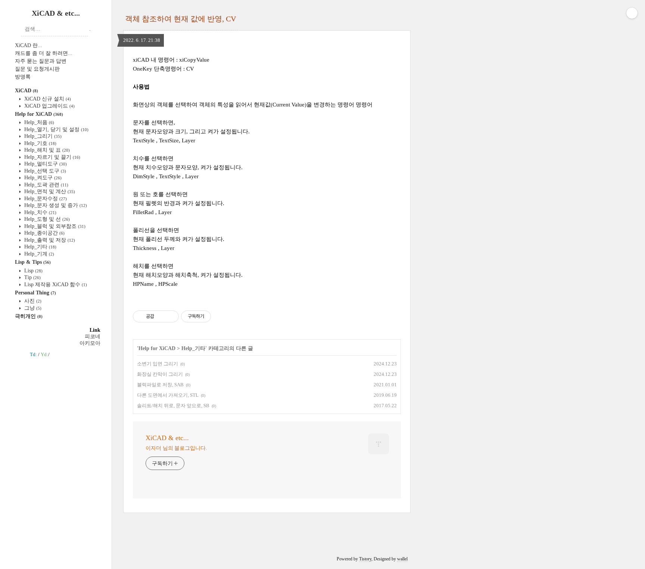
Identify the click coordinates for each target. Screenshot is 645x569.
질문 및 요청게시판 (37, 69)
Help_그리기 (42, 136)
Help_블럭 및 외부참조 (54, 226)
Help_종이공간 (44, 233)
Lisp (33, 270)
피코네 (92, 336)
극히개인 (29, 316)
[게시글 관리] (170, 316)
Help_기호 (39, 143)
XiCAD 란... (28, 45)
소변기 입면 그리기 (157, 364)
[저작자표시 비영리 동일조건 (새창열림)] (221, 316)
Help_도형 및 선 (46, 219)
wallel (402, 559)
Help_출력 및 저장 (49, 240)
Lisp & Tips (33, 262)
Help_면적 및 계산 (49, 191)
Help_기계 (38, 254)
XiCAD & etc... (56, 13)
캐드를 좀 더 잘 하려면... (43, 53)
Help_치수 (39, 212)
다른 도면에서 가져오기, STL (168, 395)
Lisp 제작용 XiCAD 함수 (55, 284)
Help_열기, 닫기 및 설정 (55, 129)
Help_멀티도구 (45, 164)
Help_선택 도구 (44, 171)
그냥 (32, 308)
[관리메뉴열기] (632, 13)
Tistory (365, 559)
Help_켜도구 (42, 177)
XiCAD (26, 90)
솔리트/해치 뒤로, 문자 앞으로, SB (173, 405)
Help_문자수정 (45, 198)
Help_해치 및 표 (46, 150)
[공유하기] (161, 316)
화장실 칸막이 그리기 (160, 374)
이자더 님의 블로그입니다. (176, 448)
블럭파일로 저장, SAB (160, 384)
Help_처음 (38, 122)
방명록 (23, 77)
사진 (32, 301)
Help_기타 (39, 247)
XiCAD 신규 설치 (47, 99)
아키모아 (90, 343)
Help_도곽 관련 (45, 185)
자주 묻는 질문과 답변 (40, 61)
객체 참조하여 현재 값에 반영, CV (180, 19)
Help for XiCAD (39, 114)
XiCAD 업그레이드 (49, 106)
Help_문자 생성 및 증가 (55, 205)
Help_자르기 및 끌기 (51, 157)
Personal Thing (35, 293)
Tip (32, 277)
